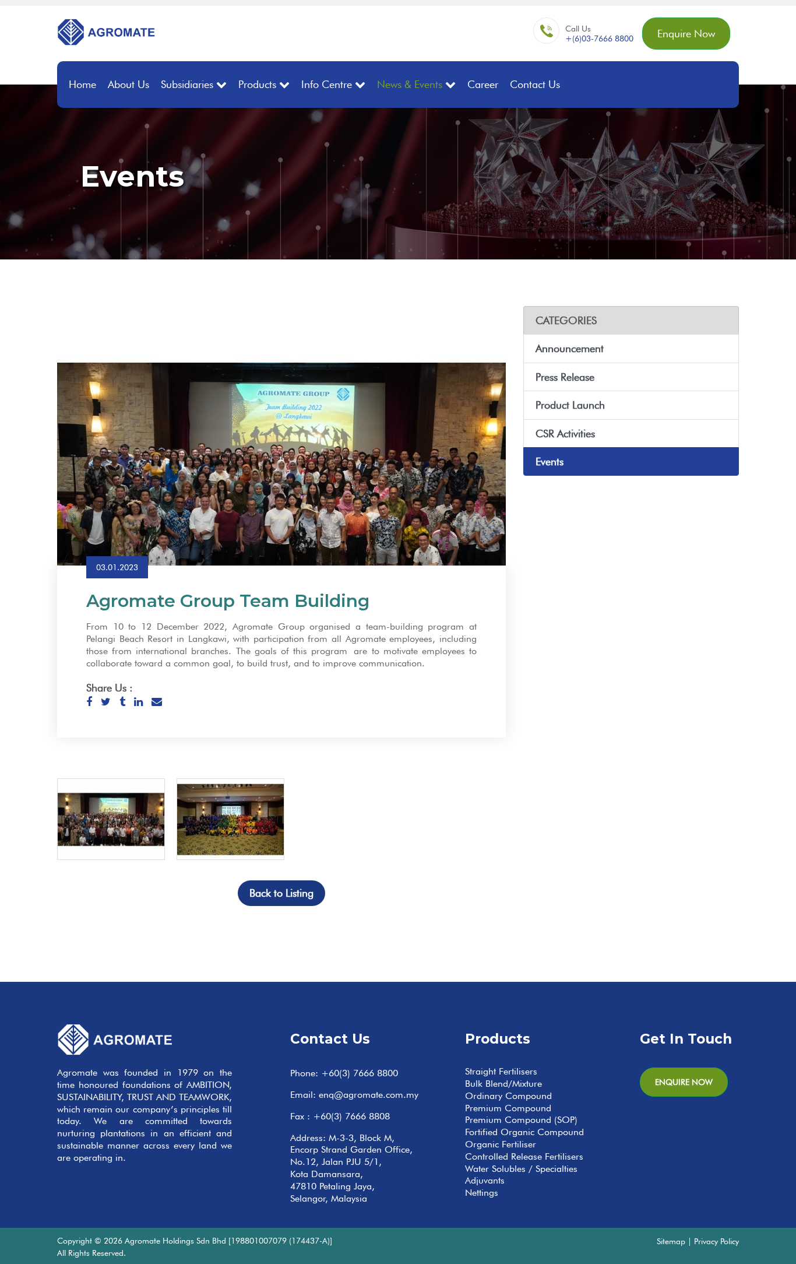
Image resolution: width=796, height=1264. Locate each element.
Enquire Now (686, 33)
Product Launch (570, 405)
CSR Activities (565, 433)
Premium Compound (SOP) (521, 1119)
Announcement (570, 348)
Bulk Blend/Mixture (503, 1083)
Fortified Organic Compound (524, 1131)
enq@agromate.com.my (368, 1094)
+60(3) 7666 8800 (359, 1073)
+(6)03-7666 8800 (599, 38)
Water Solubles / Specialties (521, 1168)
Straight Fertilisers (501, 1071)
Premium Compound (508, 1108)
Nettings (481, 1192)
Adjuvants (485, 1180)
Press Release (565, 377)
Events (549, 461)
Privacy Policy (716, 1241)
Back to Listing (281, 893)
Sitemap (671, 1241)
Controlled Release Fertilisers (524, 1156)
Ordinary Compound (508, 1095)
